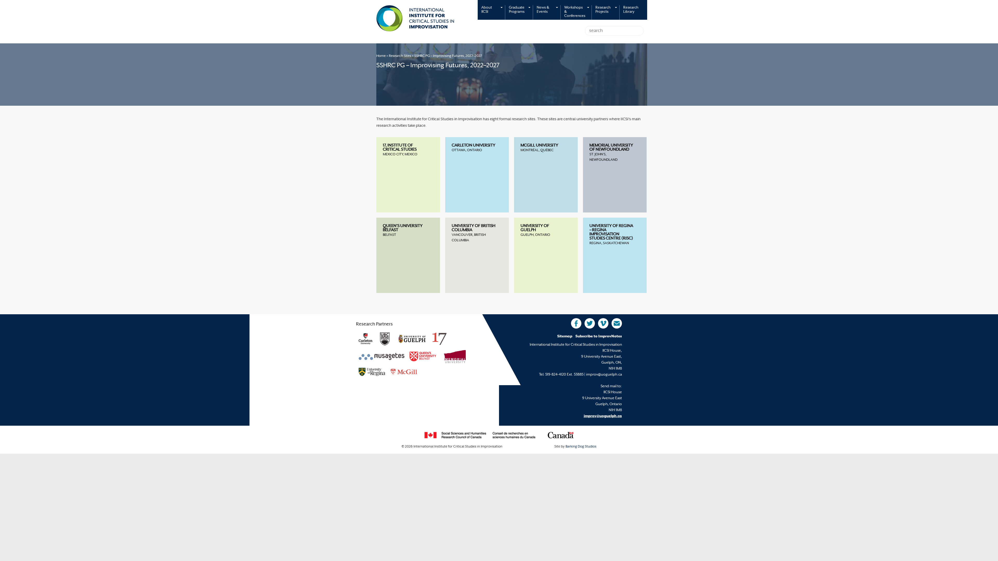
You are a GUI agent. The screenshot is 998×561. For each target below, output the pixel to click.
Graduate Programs (516, 10)
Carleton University (473, 146)
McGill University (539, 146)
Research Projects (602, 10)
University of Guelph (535, 228)
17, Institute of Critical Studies (400, 148)
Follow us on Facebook (576, 323)
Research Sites (400, 56)
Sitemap (564, 336)
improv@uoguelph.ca (603, 416)
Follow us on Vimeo (603, 323)
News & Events (543, 10)
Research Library (630, 10)
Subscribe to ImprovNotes (598, 336)
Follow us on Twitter (590, 323)
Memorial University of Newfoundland (611, 148)
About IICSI (486, 10)
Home (381, 56)
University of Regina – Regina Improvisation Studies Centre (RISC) (611, 232)
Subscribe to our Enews (617, 323)
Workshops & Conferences (574, 12)
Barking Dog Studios (581, 446)
